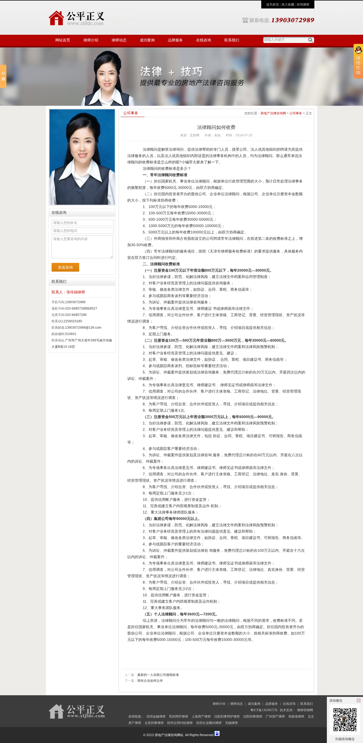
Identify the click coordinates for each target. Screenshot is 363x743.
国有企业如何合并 (144, 681)
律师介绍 (90, 40)
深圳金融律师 (156, 716)
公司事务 (295, 113)
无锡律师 (231, 723)
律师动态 (119, 40)
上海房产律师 (201, 716)
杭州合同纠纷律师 (180, 723)
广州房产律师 (275, 716)
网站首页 (62, 40)
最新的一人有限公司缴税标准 (152, 675)
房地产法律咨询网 (273, 113)
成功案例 (147, 40)
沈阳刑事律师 (252, 716)
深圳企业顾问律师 (209, 723)
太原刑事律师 (154, 723)
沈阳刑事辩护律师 (227, 716)
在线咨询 (203, 40)
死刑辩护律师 (178, 716)
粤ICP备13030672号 (264, 710)
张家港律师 (296, 716)
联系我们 (231, 40)
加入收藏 (287, 4)
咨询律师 (303, 4)
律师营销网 (305, 710)
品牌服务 (175, 40)
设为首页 (272, 4)
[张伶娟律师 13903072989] (181, 76)
